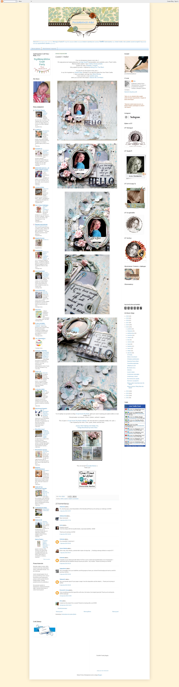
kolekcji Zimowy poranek (95, 63)
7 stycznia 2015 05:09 (65, 543)
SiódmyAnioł (63, 516)
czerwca (129, 342)
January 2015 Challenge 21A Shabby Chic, (87, 426)
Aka (134, 81)
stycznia (129, 352)
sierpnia (129, 337)
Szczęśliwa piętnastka (132, 363)
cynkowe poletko (39, 187)
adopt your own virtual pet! (102, 670)
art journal (80, 41)
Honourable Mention (91, 466)
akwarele (72, 41)
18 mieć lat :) (46, 239)
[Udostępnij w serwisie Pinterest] (76, 497)
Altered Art (35, 41)
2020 (127, 316)
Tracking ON (140, 445)
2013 (127, 393)
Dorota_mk (38, 371)
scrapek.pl (38, 129)
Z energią (129, 354)
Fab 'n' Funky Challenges (41, 205)
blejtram (85, 41)
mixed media (119, 41)
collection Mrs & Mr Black (96, 77)
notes (124, 41)
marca (129, 348)
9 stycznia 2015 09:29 (65, 585)
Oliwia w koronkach (132, 357)
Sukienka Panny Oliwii (133, 361)
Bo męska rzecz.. (131, 367)
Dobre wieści (46, 470)
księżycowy (45, 188)
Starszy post (115, 611)
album (75, 41)
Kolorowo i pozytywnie (133, 380)
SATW (61, 498)
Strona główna (36, 48)
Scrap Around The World (82, 414)
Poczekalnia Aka (129, 410)
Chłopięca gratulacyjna (133, 359)
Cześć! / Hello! (131, 372)
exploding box (90, 41)
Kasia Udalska (63, 548)
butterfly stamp (94, 76)
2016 (127, 324)
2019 (127, 318)
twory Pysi (38, 309)
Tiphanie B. (63, 579)
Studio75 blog (78, 72)
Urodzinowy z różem (132, 376)
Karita (61, 525)
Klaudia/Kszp (38, 148)
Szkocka (129, 370)
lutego (129, 350)
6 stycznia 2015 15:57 (65, 511)
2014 (127, 391)
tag (142, 41)
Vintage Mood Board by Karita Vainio (87, 427)
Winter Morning (97, 74)
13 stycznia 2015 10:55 (65, 596)
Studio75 (61, 41)
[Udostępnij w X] (72, 497)
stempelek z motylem (92, 65)
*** (43, 339)
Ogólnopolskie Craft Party (46, 41)
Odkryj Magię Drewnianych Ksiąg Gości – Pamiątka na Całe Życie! (46, 355)
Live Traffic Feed (135, 406)
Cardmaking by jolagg (41, 507)
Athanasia (62, 506)
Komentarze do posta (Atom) (69, 614)
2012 (127, 395)
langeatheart (63, 568)
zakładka (47, 43)
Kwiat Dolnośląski (40, 271)
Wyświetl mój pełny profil (130, 92)
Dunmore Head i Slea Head (45, 523)
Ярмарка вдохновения (41, 224)
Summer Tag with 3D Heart (41, 225)
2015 (127, 327)
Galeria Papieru (39, 539)
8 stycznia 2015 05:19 (65, 563)
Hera (61, 601)
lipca (128, 339)
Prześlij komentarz (62, 608)
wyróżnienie (41, 43)
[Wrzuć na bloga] (70, 497)
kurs (114, 41)
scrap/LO (137, 41)
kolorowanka (108, 41)
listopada (129, 331)
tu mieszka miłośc (40, 389)
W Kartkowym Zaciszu (41, 449)
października (130, 333)
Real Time (134, 445)
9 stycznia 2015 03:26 (65, 574)
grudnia (129, 329)
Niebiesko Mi (38, 520)
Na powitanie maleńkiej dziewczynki (46, 152)
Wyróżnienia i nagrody (49, 48)
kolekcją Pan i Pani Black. (97, 67)
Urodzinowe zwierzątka (133, 374)
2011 (127, 397)
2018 (127, 320)
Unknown (62, 539)
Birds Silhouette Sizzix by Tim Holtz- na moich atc (46, 492)
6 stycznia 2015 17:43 (65, 520)
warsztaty (35, 43)
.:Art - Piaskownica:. (40, 338)
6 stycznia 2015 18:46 (65, 534)
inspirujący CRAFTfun (41, 351)
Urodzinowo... (46, 170)
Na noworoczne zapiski (133, 378)
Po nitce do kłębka (40, 323)
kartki (102, 42)
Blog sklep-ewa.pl (39, 429)
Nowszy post (59, 611)
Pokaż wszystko (46, 559)
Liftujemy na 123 (131, 365)
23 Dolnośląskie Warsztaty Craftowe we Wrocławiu (46, 412)
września (129, 335)
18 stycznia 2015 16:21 (65, 605)
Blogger (100, 675)
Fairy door (45, 372)
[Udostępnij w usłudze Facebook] (74, 497)
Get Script (129, 445)
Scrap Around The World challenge (77, 420)
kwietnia (129, 346)
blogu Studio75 (84, 62)
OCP (40, 41)
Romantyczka (38, 250)
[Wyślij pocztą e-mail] (69, 497)
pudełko (128, 41)
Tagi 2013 (67, 41)
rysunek (133, 41)
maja (128, 344)
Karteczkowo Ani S (40, 290)
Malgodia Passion (39, 238)
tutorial (144, 41)
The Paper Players (40, 110)
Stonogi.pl (56, 41)
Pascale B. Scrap (64, 590)
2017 (127, 322)
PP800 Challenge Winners (45, 113)
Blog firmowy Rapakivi (41, 408)
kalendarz (97, 41)
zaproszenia (52, 43)
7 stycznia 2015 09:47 (65, 552)
